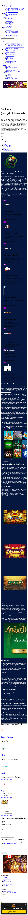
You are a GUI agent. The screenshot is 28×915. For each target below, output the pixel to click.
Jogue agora (13, 219)
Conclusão (5, 149)
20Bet (3, 755)
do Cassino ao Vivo (10, 19)
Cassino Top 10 (7, 27)
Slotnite (3, 773)
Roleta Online (9, 58)
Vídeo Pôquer (9, 62)
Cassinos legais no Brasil (12, 48)
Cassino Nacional (7, 737)
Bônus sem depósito (10, 50)
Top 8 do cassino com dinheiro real (14, 45)
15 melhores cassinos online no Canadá (15, 8)
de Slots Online (9, 18)
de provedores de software (12, 31)
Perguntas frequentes (8, 150)
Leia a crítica (4, 743)
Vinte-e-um (8, 57)
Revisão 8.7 (6, 283)
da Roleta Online (10, 22)
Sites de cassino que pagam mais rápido (15, 47)
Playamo (4, 791)
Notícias (8, 66)
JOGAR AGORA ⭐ (14, 912)
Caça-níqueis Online (11, 54)
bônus (4, 13)
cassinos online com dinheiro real (8, 718)
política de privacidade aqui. (9, 843)
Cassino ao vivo (10, 56)
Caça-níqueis (5, 809)
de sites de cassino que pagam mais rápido (15, 10)
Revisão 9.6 (6, 360)
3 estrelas (18, 823)
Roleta (20, 612)
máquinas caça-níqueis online (7, 492)
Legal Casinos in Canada (12, 12)
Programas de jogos (10, 59)
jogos (4, 17)
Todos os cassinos (7, 5)
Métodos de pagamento (11, 68)
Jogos (4, 53)
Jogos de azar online (11, 70)
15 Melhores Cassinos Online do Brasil (15, 44)
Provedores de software (11, 67)
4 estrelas (12, 823)
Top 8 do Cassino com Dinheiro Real (14, 9)
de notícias (8, 30)
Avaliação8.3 (7, 326)
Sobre (4, 28)
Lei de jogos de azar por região (13, 71)
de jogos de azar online (11, 34)
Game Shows (9, 23)
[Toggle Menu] (1, 3)
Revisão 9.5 (6, 241)
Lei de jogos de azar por (11, 35)
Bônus (4, 49)
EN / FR (5, 72)
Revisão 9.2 (6, 261)
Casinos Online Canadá (11, 6)
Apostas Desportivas (11, 25)
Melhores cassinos (7, 145)
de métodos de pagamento (12, 32)
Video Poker (9, 26)
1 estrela (9, 824)
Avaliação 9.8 (7, 380)
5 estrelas (6, 823)
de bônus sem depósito (11, 14)
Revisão (5, 144)
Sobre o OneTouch (7, 146)
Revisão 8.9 (6, 346)
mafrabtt (4, 1)
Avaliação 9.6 (7, 219)
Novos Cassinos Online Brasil (13, 43)
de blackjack (9, 21)
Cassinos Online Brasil (11, 78)
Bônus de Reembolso (11, 15)
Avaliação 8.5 (7, 305)
